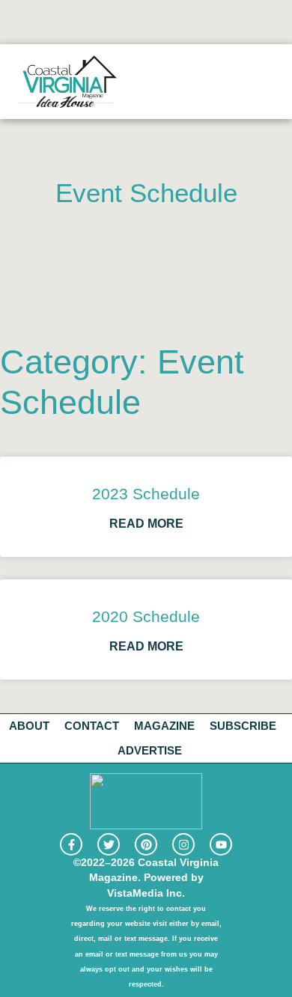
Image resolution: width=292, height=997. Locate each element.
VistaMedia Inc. (146, 893)
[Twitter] (108, 844)
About (29, 725)
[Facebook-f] (71, 844)
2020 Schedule (146, 616)
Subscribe (243, 725)
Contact (91, 725)
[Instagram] (183, 844)
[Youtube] (221, 844)
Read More (146, 523)
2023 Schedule (146, 493)
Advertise (150, 750)
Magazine (164, 725)
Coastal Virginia (178, 862)
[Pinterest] (146, 844)
